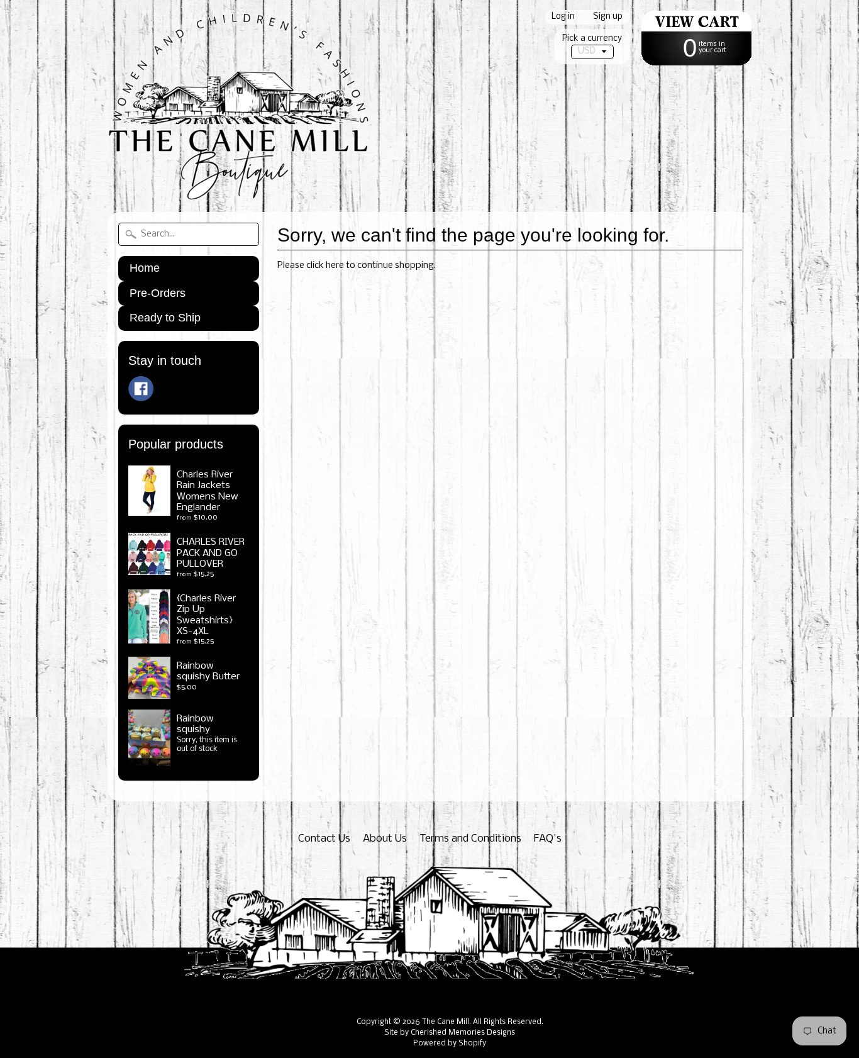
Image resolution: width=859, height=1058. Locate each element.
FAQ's (548, 839)
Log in (563, 17)
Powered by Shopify (449, 1043)
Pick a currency (592, 38)
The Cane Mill (445, 1022)
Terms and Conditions (470, 839)
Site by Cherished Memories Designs (449, 1033)
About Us (385, 839)
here (335, 265)
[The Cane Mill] (252, 183)
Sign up (608, 17)
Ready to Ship (165, 317)
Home (145, 268)
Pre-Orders (158, 293)
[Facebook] (140, 388)
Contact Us (324, 839)
